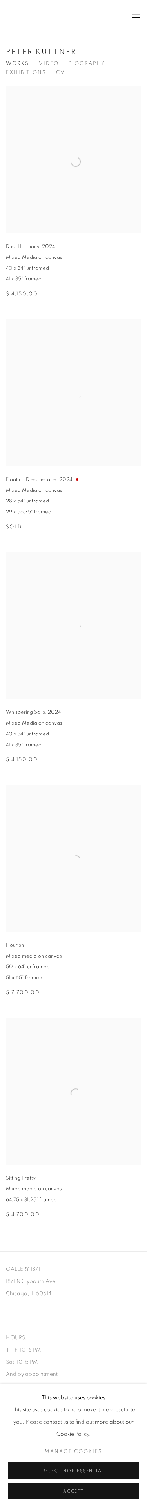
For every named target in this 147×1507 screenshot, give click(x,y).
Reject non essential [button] (73, 1471)
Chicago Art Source (62, 18)
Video (49, 63)
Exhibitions (26, 72)
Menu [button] (135, 18)
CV (60, 72)
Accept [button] (73, 1491)
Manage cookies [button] (73, 1451)
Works (17, 63)
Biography (87, 63)
